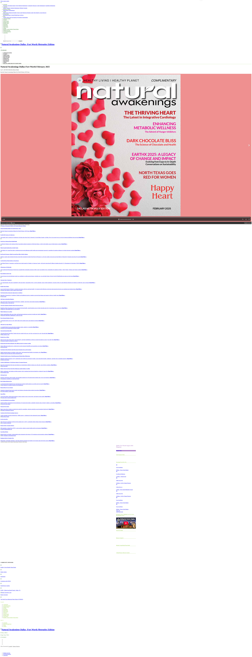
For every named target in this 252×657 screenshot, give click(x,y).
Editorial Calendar (23, 8)
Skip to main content (5, 1)
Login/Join (5, 32)
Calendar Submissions (14, 8)
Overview (5, 5)
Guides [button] (4, 11)
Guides (4, 28)
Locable (10, 646)
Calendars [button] (5, 6)
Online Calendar (6, 8)
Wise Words (5, 26)
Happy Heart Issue (14, 441)
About (8, 17)
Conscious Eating (6, 18)
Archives (21, 15)
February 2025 (7, 441)
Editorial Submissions (22, 5)
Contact (4, 17)
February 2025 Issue (22, 441)
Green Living (6, 21)
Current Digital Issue (15, 15)
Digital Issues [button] (6, 13)
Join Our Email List (13, 17)
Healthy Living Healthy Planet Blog (10, 617)
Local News (5, 616)
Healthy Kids (6, 23)
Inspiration (5, 24)
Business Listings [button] (6, 9)
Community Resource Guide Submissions (36, 5)
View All (118, 510)
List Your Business (7, 31)
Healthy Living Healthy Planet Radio (11, 29)
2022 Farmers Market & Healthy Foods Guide (12, 12)
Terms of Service (16, 646)
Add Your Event (119, 511)
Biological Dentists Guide (28, 12)
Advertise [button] (5, 4)
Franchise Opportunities (23, 17)
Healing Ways (6, 22)
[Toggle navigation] (1, 2)
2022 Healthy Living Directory (40, 12)
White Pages (5, 10)
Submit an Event (6, 30)
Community (5, 604)
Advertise (5, 622)
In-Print (2, 441)
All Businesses (12, 10)
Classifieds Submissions (50, 5)
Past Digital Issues (7, 15)
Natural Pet (5, 25)
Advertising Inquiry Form (12, 5)
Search (4, 41)
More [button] (4, 16)
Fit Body (5, 19)
